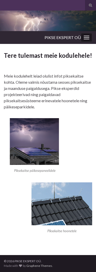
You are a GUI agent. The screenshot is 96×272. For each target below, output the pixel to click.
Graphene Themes (39, 266)
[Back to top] (84, 260)
